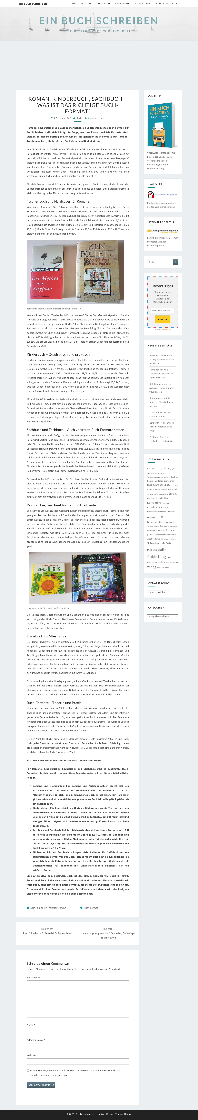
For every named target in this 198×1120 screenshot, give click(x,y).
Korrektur (166, 503)
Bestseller (167, 477)
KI (176, 493)
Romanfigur (162, 530)
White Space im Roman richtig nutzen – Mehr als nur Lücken (161, 359)
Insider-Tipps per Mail (82, 3)
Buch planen (169, 481)
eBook (174, 489)
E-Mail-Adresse (36, 1040)
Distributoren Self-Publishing (161, 489)
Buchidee (159, 481)
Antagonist (161, 469)
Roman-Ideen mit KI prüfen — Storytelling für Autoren (161, 402)
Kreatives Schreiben (157, 507)
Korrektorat (154, 503)
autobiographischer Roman (156, 473)
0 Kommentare (96, 118)
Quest (157, 526)
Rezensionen (174, 526)
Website (31, 1055)
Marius (80, 118)
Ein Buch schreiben (33, 3)
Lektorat (163, 516)
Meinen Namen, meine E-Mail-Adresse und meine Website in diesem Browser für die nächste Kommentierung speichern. (75, 1073)
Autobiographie (170, 469)
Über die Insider (103, 3)
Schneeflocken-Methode (168, 539)
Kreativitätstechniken (156, 511)
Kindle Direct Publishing (157, 498)
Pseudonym (151, 526)
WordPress (107, 1114)
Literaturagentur (167, 522)
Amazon (152, 468)
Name (31, 1025)
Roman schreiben (162, 534)
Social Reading (170, 562)
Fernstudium (151, 494)
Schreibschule (156, 543)
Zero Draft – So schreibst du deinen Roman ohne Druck (161, 426)
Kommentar (34, 977)
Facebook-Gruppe (142, 3)
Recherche (164, 526)
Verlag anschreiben (163, 568)
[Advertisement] (99, 68)
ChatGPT (169, 484)
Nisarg (128, 1114)
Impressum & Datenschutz (167, 3)
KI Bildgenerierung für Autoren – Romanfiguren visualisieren (161, 387)
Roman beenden (152, 530)
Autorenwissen (122, 3)
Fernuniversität (161, 494)
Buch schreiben (155, 484)
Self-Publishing (39, 907)
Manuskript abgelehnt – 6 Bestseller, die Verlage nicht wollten (108, 933)
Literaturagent (153, 522)
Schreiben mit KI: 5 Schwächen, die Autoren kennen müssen (161, 373)
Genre (171, 493)
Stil (176, 562)
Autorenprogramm (155, 477)
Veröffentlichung (57, 907)
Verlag (151, 567)
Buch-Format (91, 907)
